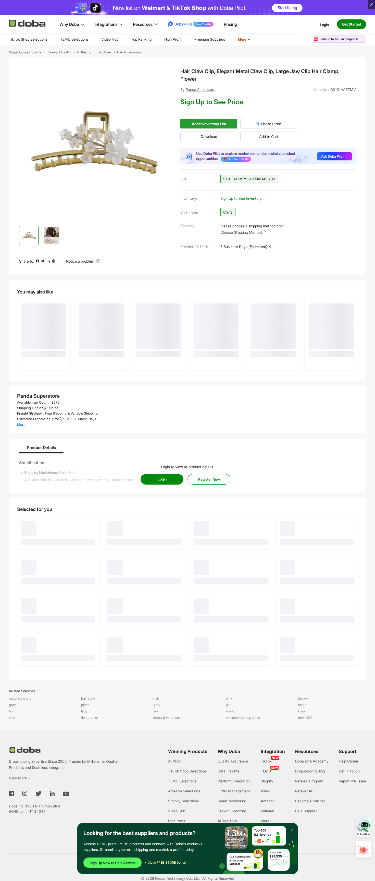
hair (156, 698)
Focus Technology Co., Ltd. (177, 878)
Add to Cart (268, 136)
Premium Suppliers (209, 39)
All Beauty (84, 52)
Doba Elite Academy (312, 761)
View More (18, 778)
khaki (302, 711)
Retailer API (305, 791)
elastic (230, 711)
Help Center (348, 761)
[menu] (136, 39)
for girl (14, 711)
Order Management (234, 791)
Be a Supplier (306, 811)
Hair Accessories (129, 52)
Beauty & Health (59, 52)
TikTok (266, 761)
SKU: (184, 179)
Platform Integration (234, 781)
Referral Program (309, 781)
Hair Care (104, 52)
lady (84, 711)
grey (156, 705)
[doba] (28, 23)
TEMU (266, 771)
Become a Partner (310, 801)
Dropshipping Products (25, 52)
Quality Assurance (233, 761)
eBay (265, 791)
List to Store (270, 124)
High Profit (173, 39)
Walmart (267, 811)
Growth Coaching (232, 811)
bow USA (305, 717)
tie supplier (89, 717)
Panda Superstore (200, 89)
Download (209, 136)
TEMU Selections (74, 39)
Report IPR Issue (352, 781)
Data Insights (228, 771)
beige (302, 705)
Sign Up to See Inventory (241, 198)
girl (228, 705)
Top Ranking (141, 39)
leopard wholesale (167, 717)
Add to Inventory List (209, 124)
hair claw (88, 698)
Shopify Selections (183, 801)
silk (155, 711)
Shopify (267, 781)
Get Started (351, 24)
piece (85, 705)
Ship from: (189, 212)
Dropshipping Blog (310, 771)
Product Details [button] (41, 447)
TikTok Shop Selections (28, 39)
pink (229, 698)
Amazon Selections (184, 791)
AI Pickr (174, 761)
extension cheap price (243, 717)
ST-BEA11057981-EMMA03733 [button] (249, 179)
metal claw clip (20, 698)
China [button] (228, 212)
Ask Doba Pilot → (334, 156)
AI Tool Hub (227, 821)
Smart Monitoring (232, 801)
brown (303, 698)
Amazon (267, 801)
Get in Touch (349, 771)
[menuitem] (28, 39)
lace (12, 717)
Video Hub (109, 39)
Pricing (230, 24)
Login (324, 24)
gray (12, 705)
